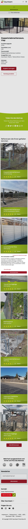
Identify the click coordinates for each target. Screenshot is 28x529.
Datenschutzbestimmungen (20, 255)
